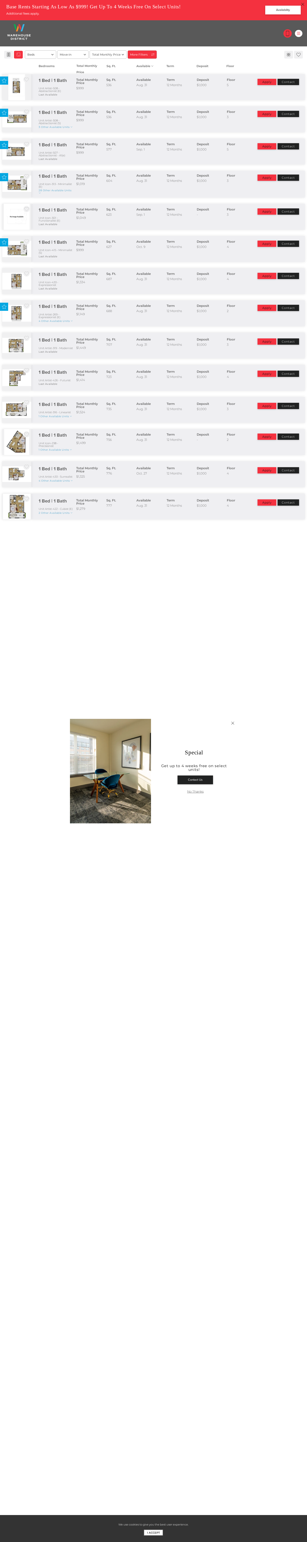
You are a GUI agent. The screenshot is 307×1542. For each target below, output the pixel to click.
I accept (153, 1532)
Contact (288, 82)
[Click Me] (287, 33)
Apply (267, 82)
